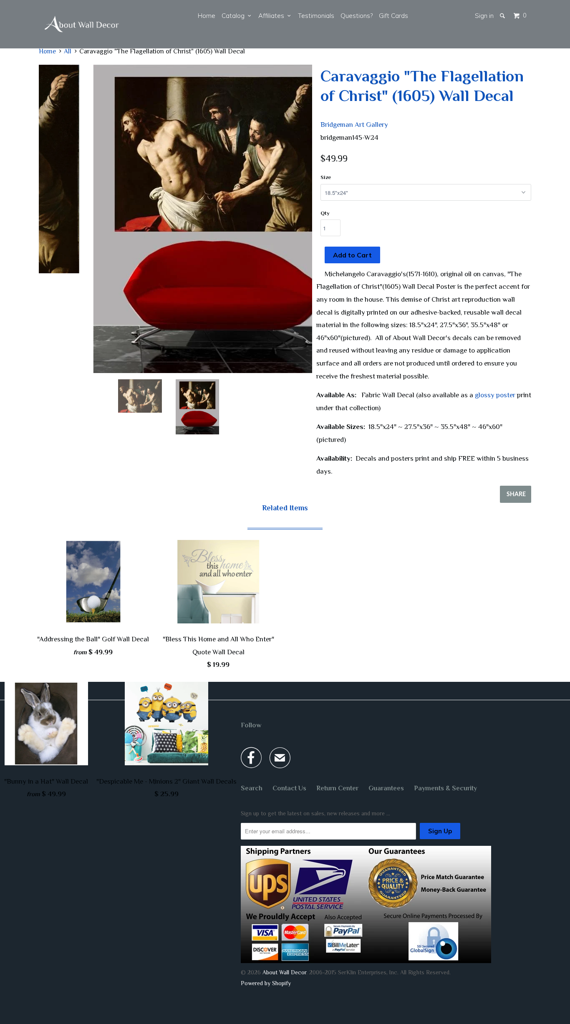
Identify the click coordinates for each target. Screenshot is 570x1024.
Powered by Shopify (266, 983)
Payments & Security (445, 788)
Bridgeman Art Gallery (354, 125)
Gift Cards (393, 16)
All (67, 51)
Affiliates (273, 16)
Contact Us (289, 788)
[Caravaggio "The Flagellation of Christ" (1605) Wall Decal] (175, 219)
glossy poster (495, 395)
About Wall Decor (284, 972)
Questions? (356, 16)
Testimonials (316, 16)
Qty (325, 213)
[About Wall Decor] (81, 24)
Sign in (484, 16)
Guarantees (386, 788)
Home (206, 16)
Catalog (235, 16)
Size (325, 177)
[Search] (503, 15)
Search (251, 788)
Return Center (337, 788)
